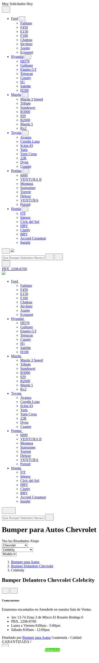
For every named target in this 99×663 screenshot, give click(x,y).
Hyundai (17, 57)
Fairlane (26, 23)
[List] (13, 591)
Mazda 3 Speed (31, 99)
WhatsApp (52, 650)
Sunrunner (27, 188)
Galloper (26, 65)
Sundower (27, 108)
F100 (24, 36)
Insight (25, 242)
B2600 (25, 120)
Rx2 (23, 128)
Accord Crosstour (33, 238)
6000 (24, 175)
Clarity (25, 230)
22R (23, 158)
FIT (23, 213)
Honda (16, 209)
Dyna (24, 162)
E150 (24, 31)
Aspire (25, 48)
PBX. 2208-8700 (14, 269)
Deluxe (25, 196)
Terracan (26, 74)
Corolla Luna (30, 141)
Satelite (25, 86)
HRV (24, 226)
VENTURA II (30, 179)
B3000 (25, 112)
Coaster (25, 166)
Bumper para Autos (25, 562)
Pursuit (25, 204)
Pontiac (16, 171)
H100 (24, 90)
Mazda (16, 95)
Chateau (26, 40)
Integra (25, 217)
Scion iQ (26, 146)
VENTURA (29, 200)
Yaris (24, 150)
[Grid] (5, 591)
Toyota (16, 133)
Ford (14, 19)
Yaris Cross (28, 154)
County (25, 78)
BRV (24, 234)
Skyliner (26, 44)
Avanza (25, 137)
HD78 (24, 61)
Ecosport (26, 52)
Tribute (25, 103)
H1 (22, 82)
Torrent (25, 192)
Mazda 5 (26, 124)
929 (23, 116)
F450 (24, 27)
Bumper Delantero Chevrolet (32, 566)
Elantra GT (28, 69)
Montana (26, 184)
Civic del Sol (29, 222)
